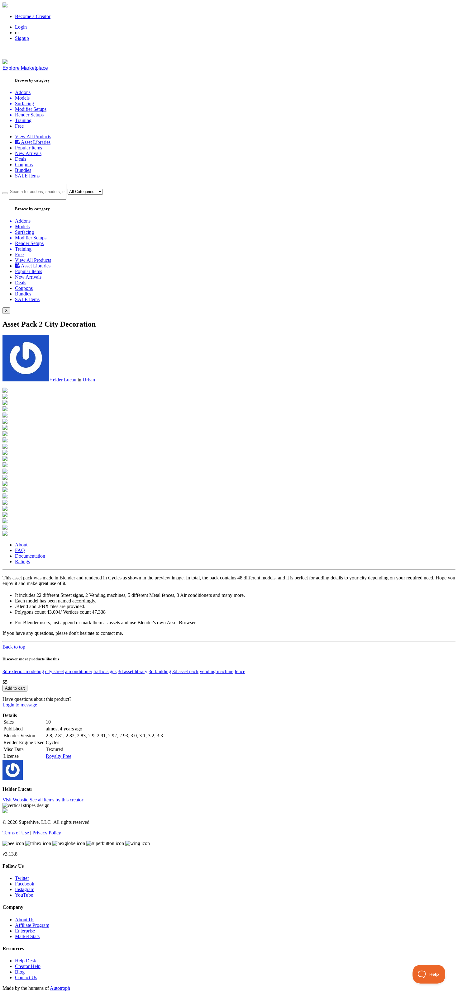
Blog (20, 972)
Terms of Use (15, 832)
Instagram (24, 889)
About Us (24, 919)
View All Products (33, 136)
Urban (89, 379)
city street (54, 671)
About (21, 544)
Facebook (24, 883)
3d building (160, 671)
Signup (22, 38)
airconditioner (78, 671)
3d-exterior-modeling (23, 671)
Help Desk (25, 960)
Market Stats (27, 936)
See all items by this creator (56, 799)
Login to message (19, 704)
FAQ (20, 550)
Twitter (22, 878)
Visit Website (16, 799)
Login (21, 27)
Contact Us (26, 977)
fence (240, 671)
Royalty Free (58, 756)
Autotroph (60, 988)
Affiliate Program (32, 925)
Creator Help (28, 966)
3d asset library (132, 671)
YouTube (24, 895)
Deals (20, 159)
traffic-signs (105, 671)
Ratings (22, 561)
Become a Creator (32, 16)
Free (19, 126)
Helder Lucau (62, 379)
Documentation (30, 556)
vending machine (216, 671)
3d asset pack (185, 671)
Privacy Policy (46, 832)
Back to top (13, 646)
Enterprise (25, 930)
